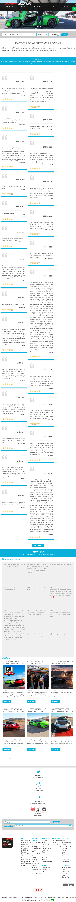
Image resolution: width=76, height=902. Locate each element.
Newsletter (8, 826)
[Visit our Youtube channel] (71, 884)
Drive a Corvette (34, 866)
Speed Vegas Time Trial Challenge (46, 869)
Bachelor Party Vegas (26, 864)
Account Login (66, 867)
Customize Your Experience (26, 843)
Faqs (63, 840)
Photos (64, 850)
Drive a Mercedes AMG (36, 862)
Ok (52, 900)
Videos (64, 852)
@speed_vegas (7, 758)
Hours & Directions (45, 859)
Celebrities (65, 854)
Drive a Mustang (34, 859)
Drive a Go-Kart (36, 873)
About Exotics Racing (66, 843)
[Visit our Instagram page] (69, 884)
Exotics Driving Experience (26, 847)
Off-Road (37, 7)
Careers (64, 858)
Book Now (65, 873)
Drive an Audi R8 (36, 855)
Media (64, 856)
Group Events (25, 862)
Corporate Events (45, 855)
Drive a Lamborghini (35, 845)
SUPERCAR (9, 7)
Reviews (64, 848)
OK (70, 826)
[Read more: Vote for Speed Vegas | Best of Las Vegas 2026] (14, 677)
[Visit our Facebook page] (66, 884)
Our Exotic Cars (67, 846)
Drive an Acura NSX (36, 870)
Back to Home (25, 840)
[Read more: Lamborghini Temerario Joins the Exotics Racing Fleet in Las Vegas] (38, 725)
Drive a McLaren (34, 851)
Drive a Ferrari (36, 842)
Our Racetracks (57, 840)
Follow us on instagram (12, 559)
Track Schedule (56, 846)
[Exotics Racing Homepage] (18, 4)
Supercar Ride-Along (26, 855)
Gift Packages (25, 860)
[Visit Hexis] (38, 890)
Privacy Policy (45, 900)
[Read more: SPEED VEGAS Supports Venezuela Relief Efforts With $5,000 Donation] (38, 677)
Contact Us (65, 862)
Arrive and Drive (45, 841)
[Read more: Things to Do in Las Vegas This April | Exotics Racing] (62, 725)
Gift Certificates (47, 862)
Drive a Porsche (36, 848)
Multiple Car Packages (25, 851)
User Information (66, 870)
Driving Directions (55, 843)
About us (65, 7)
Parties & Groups (45, 851)
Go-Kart (23, 7)
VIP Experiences (26, 858)
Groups (51, 7)
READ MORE (7, 702)
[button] (5, 17)
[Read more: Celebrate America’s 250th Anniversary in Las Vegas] (62, 677)
